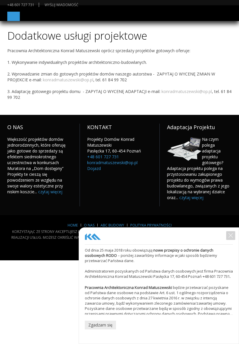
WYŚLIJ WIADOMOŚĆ (61, 4)
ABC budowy (112, 225)
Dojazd (94, 168)
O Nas (89, 225)
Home (73, 225)
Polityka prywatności (151, 225)
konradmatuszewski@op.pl (68, 80)
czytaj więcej (50, 191)
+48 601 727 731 (20, 4)
